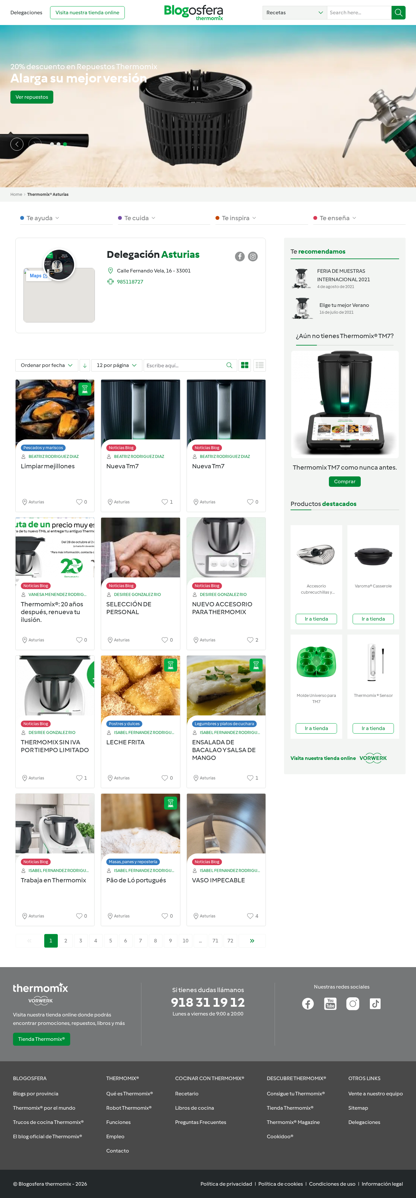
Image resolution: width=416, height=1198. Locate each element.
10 (185, 941)
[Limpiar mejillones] (55, 417)
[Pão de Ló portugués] (140, 831)
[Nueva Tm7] (140, 417)
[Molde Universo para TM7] (316, 662)
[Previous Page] (29, 941)
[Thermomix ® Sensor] (373, 662)
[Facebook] (308, 1003)
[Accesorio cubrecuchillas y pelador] (316, 552)
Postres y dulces (124, 723)
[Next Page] (252, 941)
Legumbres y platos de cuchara (224, 723)
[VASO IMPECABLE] (226, 831)
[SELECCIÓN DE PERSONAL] (140, 555)
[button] (295, 12)
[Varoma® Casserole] (373, 552)
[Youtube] (330, 1003)
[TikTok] (375, 1003)
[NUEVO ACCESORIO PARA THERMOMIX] (226, 555)
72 (230, 941)
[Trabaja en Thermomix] (55, 831)
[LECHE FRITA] (140, 693)
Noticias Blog (121, 447)
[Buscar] (399, 12)
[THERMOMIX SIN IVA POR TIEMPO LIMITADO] (55, 693)
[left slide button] (16, 144)
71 (215, 941)
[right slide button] (35, 144)
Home (16, 194)
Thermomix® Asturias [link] (48, 194)
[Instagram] (352, 1003)
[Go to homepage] (193, 12)
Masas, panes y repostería (133, 861)
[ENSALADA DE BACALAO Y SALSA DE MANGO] (226, 693)
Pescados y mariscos (43, 447)
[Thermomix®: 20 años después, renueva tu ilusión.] (55, 555)
